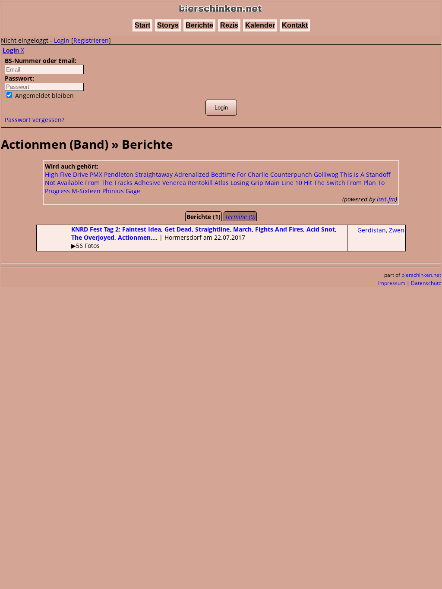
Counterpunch (291, 174)
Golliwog (326, 174)
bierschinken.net (421, 275)
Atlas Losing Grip (239, 183)
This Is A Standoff (365, 174)
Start (142, 25)
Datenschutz (426, 283)
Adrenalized (191, 174)
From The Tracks (109, 183)
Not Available (64, 183)
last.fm (386, 199)
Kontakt (295, 25)
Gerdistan (371, 230)
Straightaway (154, 174)
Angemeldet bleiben (43, 95)
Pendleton (118, 174)
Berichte (199, 25)
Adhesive (147, 183)
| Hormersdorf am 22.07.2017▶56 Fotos (204, 237)
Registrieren (91, 40)
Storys (168, 25)
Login (61, 40)
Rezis (229, 25)
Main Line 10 (283, 183)
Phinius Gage (121, 191)
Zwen (396, 230)
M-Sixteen (86, 191)
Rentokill (200, 183)
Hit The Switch (324, 183)
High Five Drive (66, 174)
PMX (96, 174)
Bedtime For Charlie (239, 174)
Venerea (174, 183)
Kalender (260, 25)
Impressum (391, 283)
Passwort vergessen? (34, 120)
